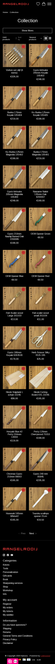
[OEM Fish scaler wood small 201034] (40, 298)
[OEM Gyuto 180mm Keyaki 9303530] (14, 337)
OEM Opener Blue (14, 276)
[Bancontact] (24, 660)
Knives (6, 565)
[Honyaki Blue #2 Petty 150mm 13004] (14, 417)
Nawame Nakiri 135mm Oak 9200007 (40, 194)
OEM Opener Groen (40, 234)
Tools (5, 568)
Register (7, 604)
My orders (8, 607)
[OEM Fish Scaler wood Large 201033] (14, 298)
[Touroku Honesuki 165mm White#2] (14, 498)
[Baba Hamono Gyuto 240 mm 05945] (40, 459)
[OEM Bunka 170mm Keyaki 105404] (14, 97)
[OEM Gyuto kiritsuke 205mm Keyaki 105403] (40, 55)
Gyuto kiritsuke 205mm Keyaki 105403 (40, 73)
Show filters (27, 30)
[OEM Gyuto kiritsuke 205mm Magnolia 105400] (14, 177)
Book (5, 579)
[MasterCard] (19, 660)
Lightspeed (45, 656)
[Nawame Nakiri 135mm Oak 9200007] (40, 177)
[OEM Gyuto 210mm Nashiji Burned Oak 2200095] (14, 219)
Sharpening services (13, 583)
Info (5, 594)
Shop (5, 587)
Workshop (8, 590)
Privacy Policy (10, 639)
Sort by (19, 38)
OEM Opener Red (40, 276)
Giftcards (7, 576)
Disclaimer (8, 643)
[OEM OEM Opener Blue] (14, 261)
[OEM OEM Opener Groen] (40, 219)
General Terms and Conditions (18, 636)
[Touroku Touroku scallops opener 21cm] (40, 498)
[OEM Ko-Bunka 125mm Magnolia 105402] (14, 137)
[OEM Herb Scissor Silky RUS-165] (40, 337)
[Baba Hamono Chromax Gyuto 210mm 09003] (14, 459)
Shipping (7, 628)
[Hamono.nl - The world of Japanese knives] (16, 4)
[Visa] (28, 660)
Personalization (10, 572)
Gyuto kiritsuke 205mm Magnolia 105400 (14, 194)
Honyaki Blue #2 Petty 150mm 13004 (14, 434)
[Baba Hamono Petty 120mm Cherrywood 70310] (40, 417)
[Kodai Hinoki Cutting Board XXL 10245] (40, 377)
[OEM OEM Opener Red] (40, 261)
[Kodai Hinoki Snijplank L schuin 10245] (14, 377)
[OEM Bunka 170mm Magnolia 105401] (40, 137)
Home (5, 12)
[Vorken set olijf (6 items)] (14, 55)
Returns (7, 632)
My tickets (8, 611)
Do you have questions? (15, 625)
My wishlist (8, 615)
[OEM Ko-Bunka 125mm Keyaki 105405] (40, 97)
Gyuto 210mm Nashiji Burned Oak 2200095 (14, 236)
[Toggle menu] (49, 4)
